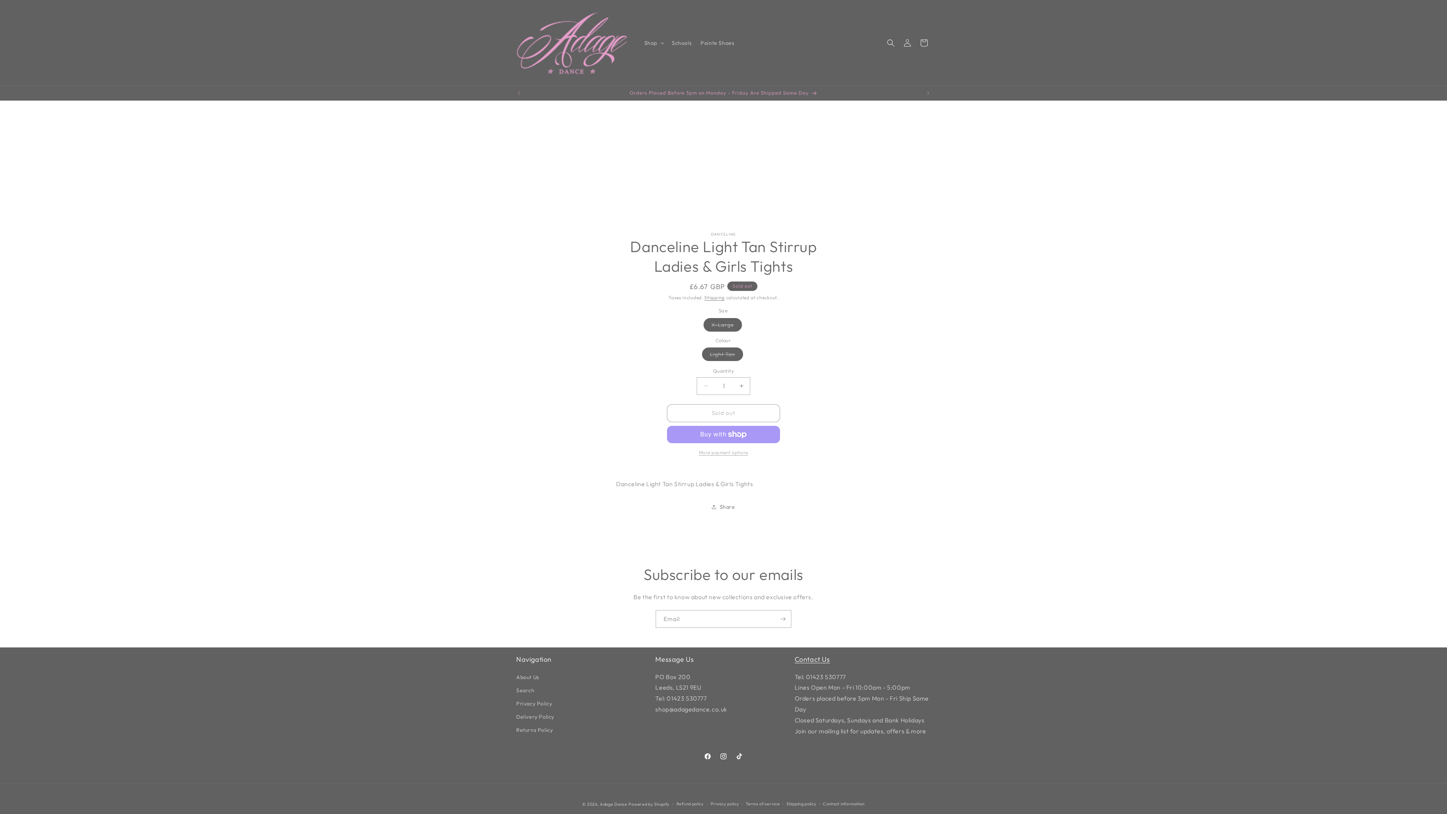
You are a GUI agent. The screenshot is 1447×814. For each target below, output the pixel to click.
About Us (527, 677)
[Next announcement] (928, 93)
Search (525, 690)
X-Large (726, 326)
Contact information (843, 803)
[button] (653, 43)
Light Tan (726, 355)
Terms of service (763, 803)
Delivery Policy (535, 716)
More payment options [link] (723, 452)
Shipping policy (801, 803)
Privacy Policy (534, 703)
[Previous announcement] (519, 93)
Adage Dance (613, 804)
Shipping (714, 297)
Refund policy (690, 803)
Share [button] (727, 506)
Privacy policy (725, 803)
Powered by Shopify (649, 804)
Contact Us (812, 659)
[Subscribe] (782, 619)
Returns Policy (534, 730)
